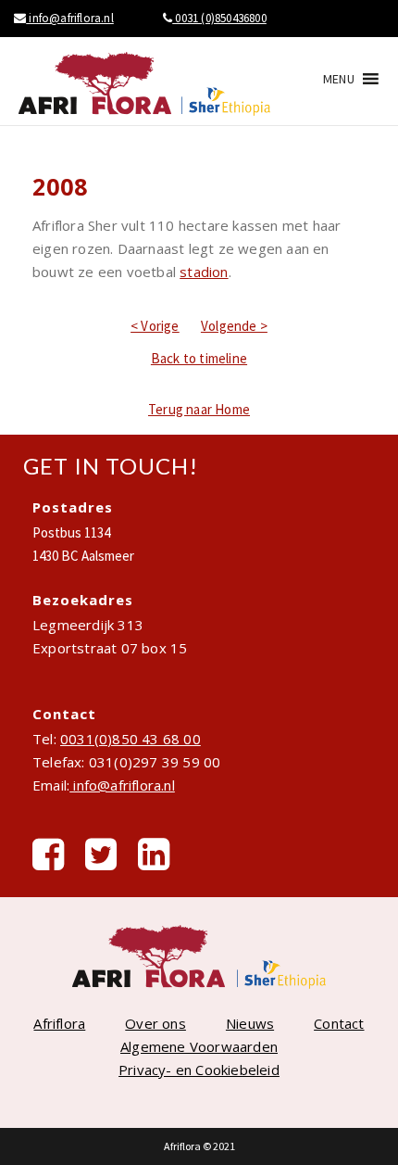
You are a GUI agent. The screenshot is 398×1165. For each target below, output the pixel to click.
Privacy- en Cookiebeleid (199, 1069)
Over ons (155, 1023)
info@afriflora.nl (70, 18)
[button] (338, 78)
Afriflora (59, 1023)
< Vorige (155, 326)
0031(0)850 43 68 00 (130, 738)
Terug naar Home (199, 409)
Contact (339, 1023)
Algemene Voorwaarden (199, 1046)
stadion (204, 271)
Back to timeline (199, 358)
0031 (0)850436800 (219, 18)
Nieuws (250, 1023)
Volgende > (234, 326)
